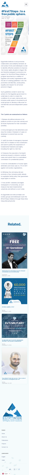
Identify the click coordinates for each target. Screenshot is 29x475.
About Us (4, 437)
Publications (5, 440)
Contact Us (5, 447)
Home (3, 433)
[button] (26, 4)
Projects (4, 443)
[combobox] (6, 473)
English (3, 456)
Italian (3, 460)
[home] (5, 4)
